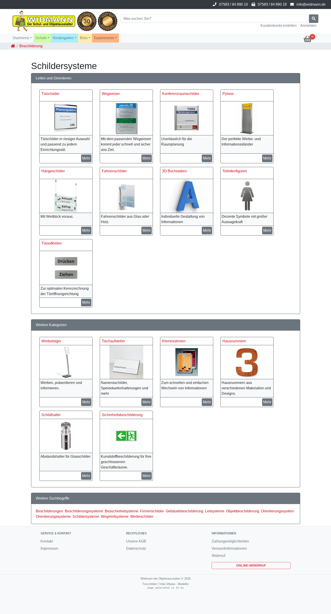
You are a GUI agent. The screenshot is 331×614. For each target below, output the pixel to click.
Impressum (49, 548)
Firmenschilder (152, 511)
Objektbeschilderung (242, 511)
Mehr (86, 158)
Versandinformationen (229, 548)
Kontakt (47, 541)
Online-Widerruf (251, 565)
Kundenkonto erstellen (279, 25)
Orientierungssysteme (53, 516)
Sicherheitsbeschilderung (122, 415)
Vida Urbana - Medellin (174, 584)
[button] (22, 38)
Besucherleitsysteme (121, 511)
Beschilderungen (49, 511)
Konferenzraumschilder (180, 94)
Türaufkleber (51, 243)
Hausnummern (234, 341)
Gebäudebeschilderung (184, 511)
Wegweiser (111, 94)
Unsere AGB (136, 541)
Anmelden (308, 25)
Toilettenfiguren (234, 171)
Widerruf (218, 556)
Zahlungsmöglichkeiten (230, 541)
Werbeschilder (141, 516)
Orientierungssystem (277, 511)
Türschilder (50, 94)
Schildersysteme (86, 516)
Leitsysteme (214, 511)
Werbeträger (51, 341)
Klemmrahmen (174, 341)
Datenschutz (136, 548)
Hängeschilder (53, 171)
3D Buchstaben (174, 171)
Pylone (228, 94)
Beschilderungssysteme (84, 511)
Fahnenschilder (114, 171)
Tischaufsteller (113, 341)
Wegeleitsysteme (114, 516)
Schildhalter (51, 415)
